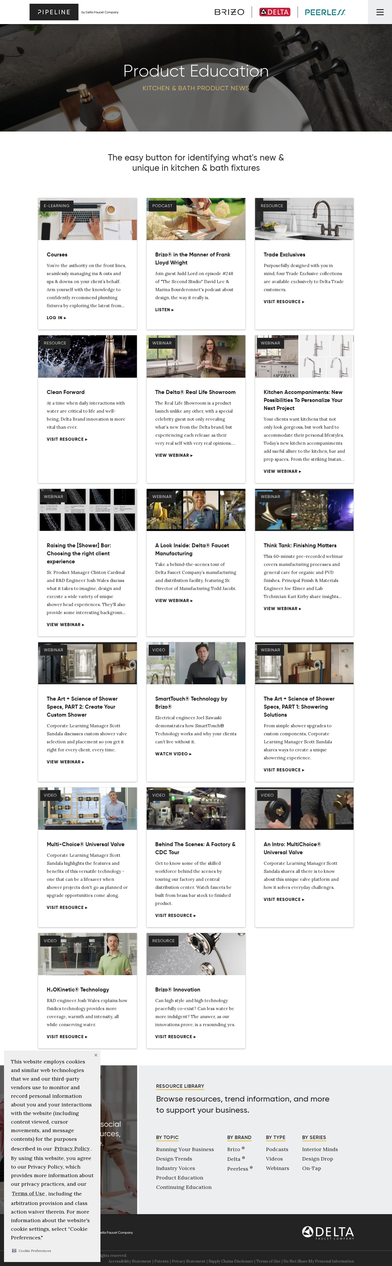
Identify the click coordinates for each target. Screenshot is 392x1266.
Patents (161, 1261)
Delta (236, 1159)
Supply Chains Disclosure (231, 1261)
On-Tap (311, 1168)
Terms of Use (268, 1261)
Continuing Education (183, 1187)
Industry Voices (175, 1168)
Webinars (277, 1168)
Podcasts (277, 1149)
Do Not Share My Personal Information (319, 1261)
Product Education (179, 1177)
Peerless (240, 1168)
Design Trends (174, 1158)
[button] (31, 1250)
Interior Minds (320, 1149)
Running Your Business (185, 1149)
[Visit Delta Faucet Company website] (328, 1233)
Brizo (236, 1149)
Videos (274, 1158)
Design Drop (317, 1158)
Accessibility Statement (129, 1261)
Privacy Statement (188, 1261)
